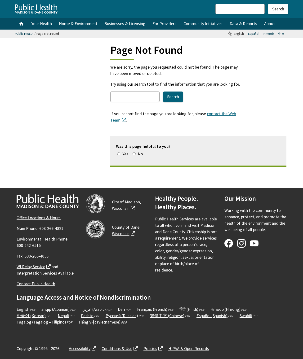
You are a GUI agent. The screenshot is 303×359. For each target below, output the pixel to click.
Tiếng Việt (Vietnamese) (99, 322)
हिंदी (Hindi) (188, 309)
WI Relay (34, 266)
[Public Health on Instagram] (241, 243)
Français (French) (152, 309)
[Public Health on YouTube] (254, 243)
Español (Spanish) (211, 315)
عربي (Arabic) (94, 309)
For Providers (164, 23)
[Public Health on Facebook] (228, 243)
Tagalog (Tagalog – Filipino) (41, 322)
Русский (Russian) (122, 315)
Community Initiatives (203, 23)
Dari (121, 309)
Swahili (246, 315)
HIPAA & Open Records (188, 348)
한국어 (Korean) (31, 315)
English (23, 309)
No (140, 154)
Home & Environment (78, 23)
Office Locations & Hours (39, 217)
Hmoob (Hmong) (225, 309)
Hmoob (268, 33)
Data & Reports (243, 23)
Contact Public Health (36, 283)
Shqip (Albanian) (55, 309)
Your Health (41, 23)
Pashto (87, 315)
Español (253, 33)
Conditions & (120, 348)
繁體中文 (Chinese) (167, 315)
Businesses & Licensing (124, 23)
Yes (125, 154)
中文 (281, 33)
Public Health (24, 33)
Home (21, 24)
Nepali (63, 315)
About (269, 23)
